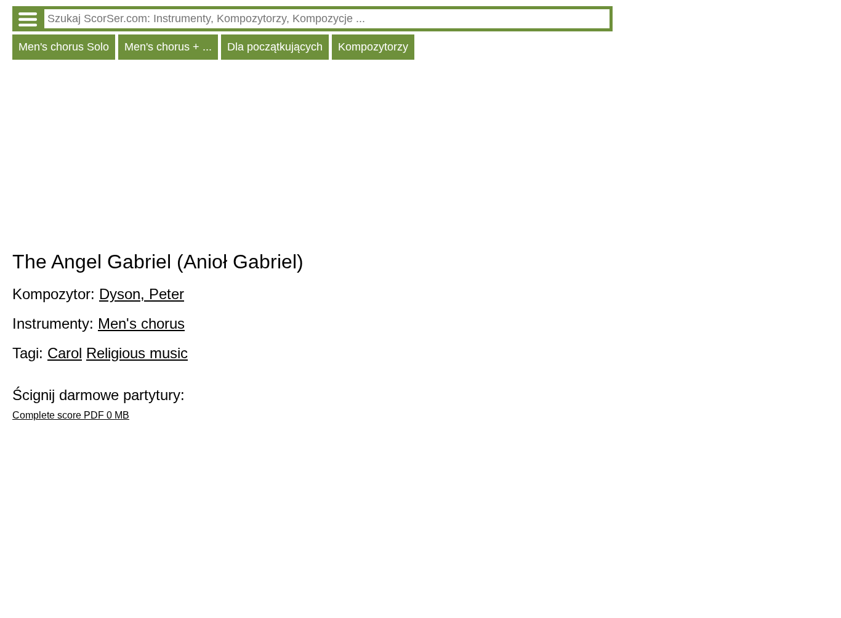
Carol (64, 353)
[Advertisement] (312, 158)
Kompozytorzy (373, 47)
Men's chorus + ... (168, 47)
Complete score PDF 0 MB (70, 415)
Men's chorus (141, 323)
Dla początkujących (275, 47)
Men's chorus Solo (63, 47)
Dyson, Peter (141, 294)
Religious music (137, 353)
